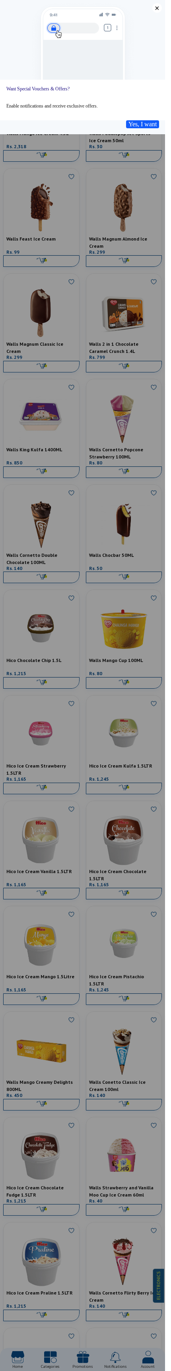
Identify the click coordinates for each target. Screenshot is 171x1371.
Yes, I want (142, 124)
